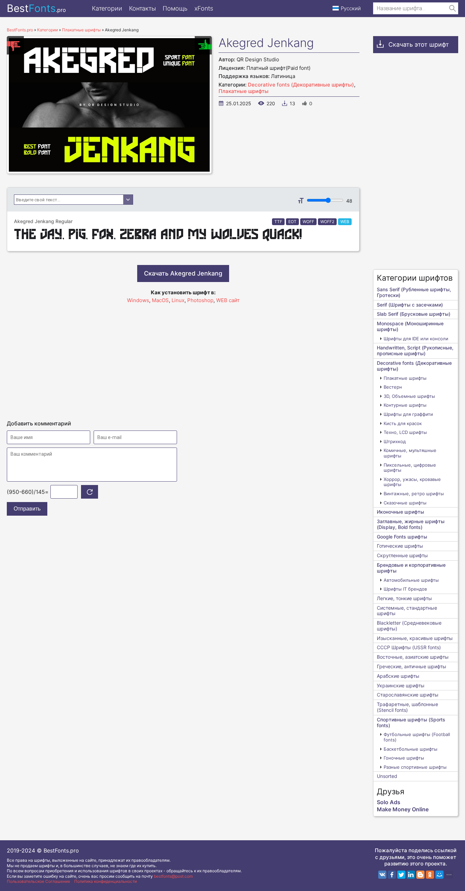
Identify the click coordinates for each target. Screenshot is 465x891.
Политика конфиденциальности (105, 881)
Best (36, 8)
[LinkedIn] (411, 875)
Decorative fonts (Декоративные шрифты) (301, 84)
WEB (344, 221)
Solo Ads (388, 802)
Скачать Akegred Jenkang (183, 273)
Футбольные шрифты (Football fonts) (417, 737)
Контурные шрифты (405, 405)
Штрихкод (395, 441)
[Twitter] (401, 875)
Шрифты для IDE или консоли (416, 338)
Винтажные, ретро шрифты (414, 493)
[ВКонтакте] (382, 875)
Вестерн (393, 387)
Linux (178, 300)
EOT (292, 221)
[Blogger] (420, 875)
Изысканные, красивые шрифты (415, 638)
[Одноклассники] (430, 875)
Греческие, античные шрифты (411, 666)
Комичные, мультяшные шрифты (410, 453)
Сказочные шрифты (405, 502)
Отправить (27, 509)
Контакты (142, 8)
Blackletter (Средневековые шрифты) (409, 625)
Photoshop (200, 300)
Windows (138, 300)
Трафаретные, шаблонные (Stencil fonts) (407, 707)
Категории (107, 8)
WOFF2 (327, 221)
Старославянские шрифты (407, 695)
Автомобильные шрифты (411, 580)
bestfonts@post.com (173, 876)
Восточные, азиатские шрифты (413, 657)
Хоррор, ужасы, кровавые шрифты (412, 481)
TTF (278, 221)
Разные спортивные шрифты (415, 767)
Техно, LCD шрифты (405, 432)
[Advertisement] (183, 358)
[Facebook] (392, 875)
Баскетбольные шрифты (410, 749)
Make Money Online (403, 809)
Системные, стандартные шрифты (407, 610)
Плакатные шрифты (244, 91)
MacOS (160, 300)
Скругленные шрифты (402, 555)
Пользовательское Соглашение (38, 881)
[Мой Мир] (439, 875)
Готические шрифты (400, 546)
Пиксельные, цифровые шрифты (410, 467)
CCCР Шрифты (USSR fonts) (409, 647)
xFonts (203, 8)
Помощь (175, 8)
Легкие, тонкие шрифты (404, 598)
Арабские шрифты (398, 676)
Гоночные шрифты (404, 758)
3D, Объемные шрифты (409, 396)
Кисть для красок (403, 423)
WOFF (308, 221)
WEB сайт (228, 300)
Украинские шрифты (400, 685)
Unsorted (387, 776)
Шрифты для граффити (408, 414)
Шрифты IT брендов (405, 589)
